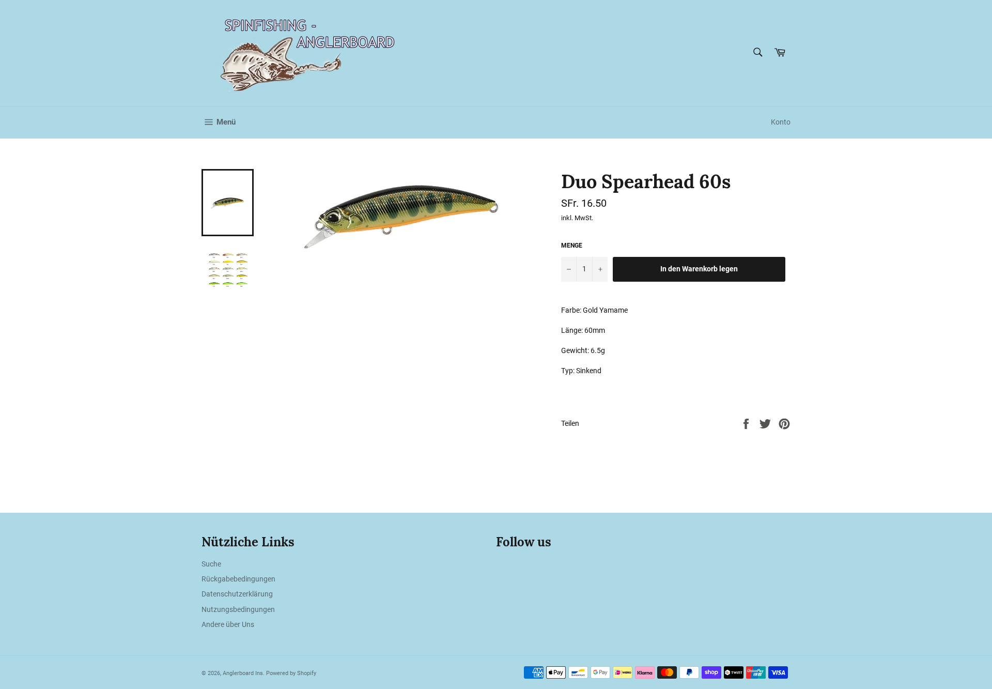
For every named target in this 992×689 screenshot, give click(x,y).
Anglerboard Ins (243, 673)
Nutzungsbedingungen (238, 609)
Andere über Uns (228, 624)
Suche (211, 564)
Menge (571, 245)
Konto (781, 122)
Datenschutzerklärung (237, 594)
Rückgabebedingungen (238, 579)
